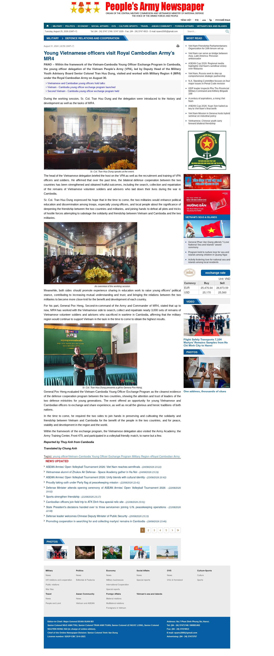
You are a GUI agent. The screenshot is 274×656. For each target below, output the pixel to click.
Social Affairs (99, 26)
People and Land (53, 603)
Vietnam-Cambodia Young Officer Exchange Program (100, 456)
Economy (83, 26)
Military (57, 26)
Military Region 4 (142, 456)
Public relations (52, 584)
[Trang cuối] (178, 530)
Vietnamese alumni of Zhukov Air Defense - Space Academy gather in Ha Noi (102, 472)
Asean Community (162, 26)
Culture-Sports (128, 26)
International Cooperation (117, 584)
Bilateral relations (114, 598)
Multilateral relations (115, 603)
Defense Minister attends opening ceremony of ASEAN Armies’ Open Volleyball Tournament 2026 (113, 489)
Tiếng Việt (186, 20)
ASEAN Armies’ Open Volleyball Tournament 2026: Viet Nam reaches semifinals (103, 467)
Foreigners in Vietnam (116, 607)
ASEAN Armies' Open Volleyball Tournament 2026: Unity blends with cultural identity (106, 477)
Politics (70, 26)
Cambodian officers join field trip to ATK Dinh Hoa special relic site (95, 502)
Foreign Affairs (184, 26)
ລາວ (204, 20)
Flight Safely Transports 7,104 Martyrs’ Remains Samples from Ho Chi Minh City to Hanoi (206, 342)
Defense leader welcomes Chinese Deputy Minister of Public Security (97, 516)
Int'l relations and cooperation (59, 579)
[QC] (207, 181)
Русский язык (222, 20)
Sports (200, 579)
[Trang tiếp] (172, 530)
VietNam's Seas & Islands (201, 217)
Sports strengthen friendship (73, 496)
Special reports (113, 589)
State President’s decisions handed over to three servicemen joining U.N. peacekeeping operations (113, 508)
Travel (145, 26)
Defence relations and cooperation (92, 38)
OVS (113, 26)
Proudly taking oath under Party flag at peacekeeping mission (93, 482)
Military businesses (115, 579)
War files (50, 589)
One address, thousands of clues (205, 391)
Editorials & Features (85, 579)
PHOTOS (52, 541)
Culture (200, 575)
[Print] (178, 45)
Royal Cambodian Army (166, 456)
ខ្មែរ (211, 20)
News (48, 575)
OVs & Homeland (175, 579)
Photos (191, 352)
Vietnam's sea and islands (212, 26)
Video (190, 301)
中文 (197, 20)
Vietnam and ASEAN (85, 603)
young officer (60, 456)
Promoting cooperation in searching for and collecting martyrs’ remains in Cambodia (106, 521)
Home (47, 26)
